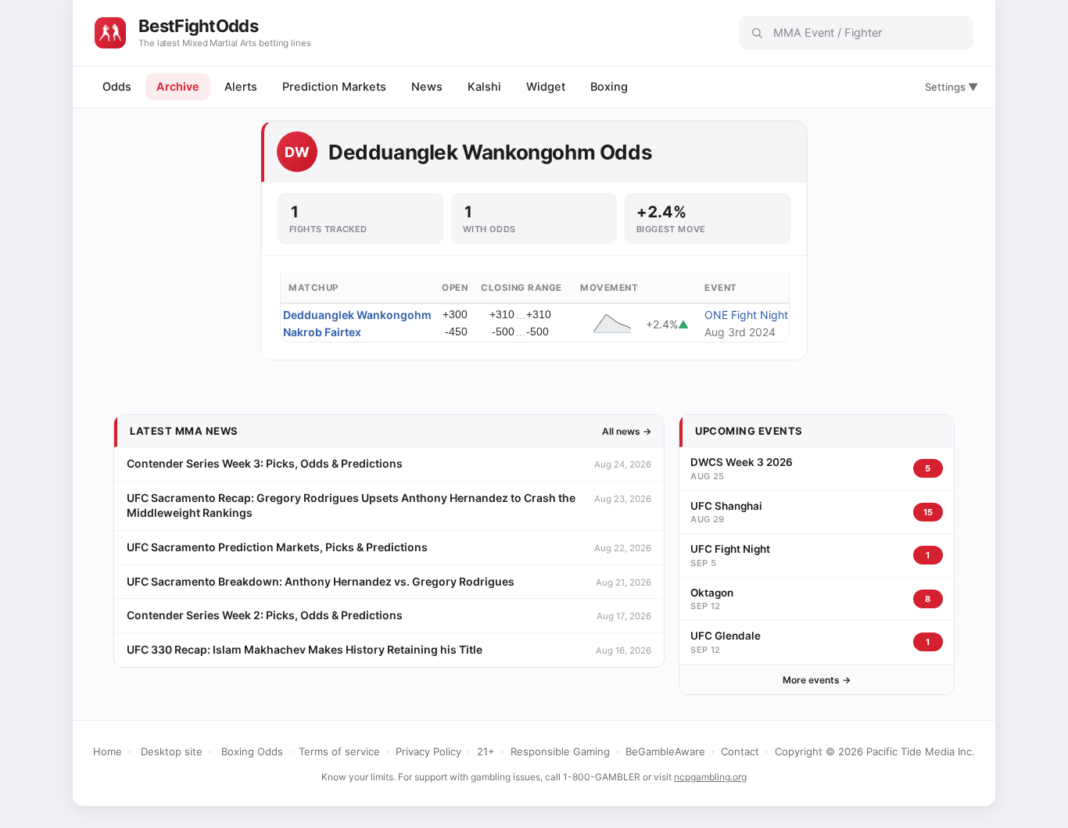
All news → (626, 431)
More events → (817, 680)
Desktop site (171, 751)
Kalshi (484, 87)
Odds (116, 87)
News (427, 87)
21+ (486, 751)
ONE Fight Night (746, 314)
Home (107, 751)
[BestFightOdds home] (110, 32)
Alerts (240, 87)
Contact (740, 751)
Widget (545, 87)
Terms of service (339, 751)
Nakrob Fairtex (322, 332)
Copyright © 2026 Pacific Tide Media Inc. (875, 751)
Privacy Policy (428, 751)
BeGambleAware (665, 751)
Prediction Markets (334, 87)
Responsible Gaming (560, 751)
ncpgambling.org (710, 777)
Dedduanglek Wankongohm (357, 314)
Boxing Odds (252, 751)
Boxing (609, 87)
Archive (177, 87)
